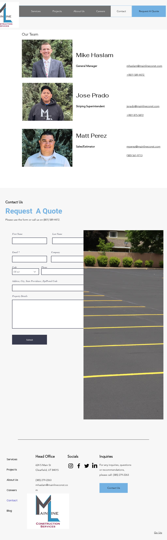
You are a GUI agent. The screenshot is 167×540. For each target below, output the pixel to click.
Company (55, 252)
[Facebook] (79, 466)
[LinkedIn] (94, 466)
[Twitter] (87, 466)
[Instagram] (71, 466)
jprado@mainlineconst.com (143, 106)
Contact (12, 500)
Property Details (19, 296)
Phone (44, 267)
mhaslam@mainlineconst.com (144, 66)
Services (12, 459)
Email (15, 252)
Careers (12, 490)
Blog (9, 511)
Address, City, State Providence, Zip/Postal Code (34, 281)
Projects (12, 469)
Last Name (57, 234)
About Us (12, 480)
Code (14, 267)
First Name (17, 234)
